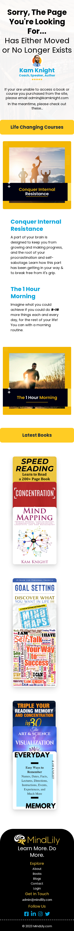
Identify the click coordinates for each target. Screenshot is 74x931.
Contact (37, 884)
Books (37, 874)
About (37, 869)
